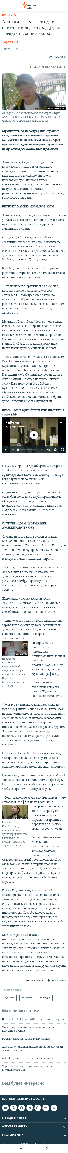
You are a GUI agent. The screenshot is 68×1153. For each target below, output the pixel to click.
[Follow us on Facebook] (21, 1108)
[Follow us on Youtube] (5, 1108)
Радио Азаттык (18, 427)
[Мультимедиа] (21, 1148)
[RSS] (54, 1108)
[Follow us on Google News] (45, 1108)
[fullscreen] (62, 449)
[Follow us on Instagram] (13, 1108)
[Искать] (47, 1148)
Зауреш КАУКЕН (12, 42)
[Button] (57, 57)
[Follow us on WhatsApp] (37, 1108)
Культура (9, 15)
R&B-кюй (12, 422)
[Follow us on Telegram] (29, 1108)
